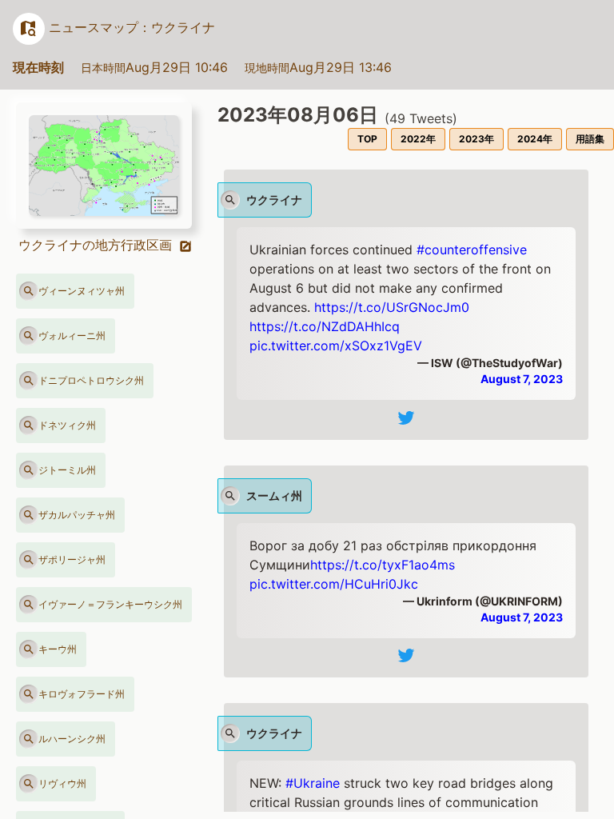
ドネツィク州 (67, 425)
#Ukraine (312, 783)
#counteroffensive (472, 250)
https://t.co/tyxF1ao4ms (382, 565)
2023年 (476, 139)
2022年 (418, 139)
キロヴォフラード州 (81, 694)
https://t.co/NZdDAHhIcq (324, 326)
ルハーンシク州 (72, 739)
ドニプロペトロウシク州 (91, 380)
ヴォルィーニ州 (72, 336)
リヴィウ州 (62, 783)
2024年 (534, 139)
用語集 (590, 139)
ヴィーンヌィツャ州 (81, 291)
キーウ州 (57, 649)
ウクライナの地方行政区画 (97, 245)
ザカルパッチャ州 (76, 515)
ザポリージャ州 (72, 559)
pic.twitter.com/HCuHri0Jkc (333, 584)
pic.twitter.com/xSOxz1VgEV (335, 346)
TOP (367, 139)
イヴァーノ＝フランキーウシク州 (110, 604)
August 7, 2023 (521, 379)
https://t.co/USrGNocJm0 (391, 307)
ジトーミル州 (67, 470)
